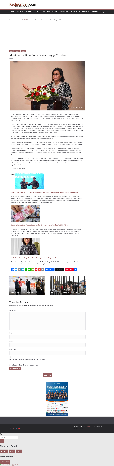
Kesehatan (74, 11)
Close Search (5, 462)
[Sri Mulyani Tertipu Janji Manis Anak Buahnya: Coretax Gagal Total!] (25, 239)
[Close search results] (2, 441)
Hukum (38, 11)
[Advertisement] (57, 33)
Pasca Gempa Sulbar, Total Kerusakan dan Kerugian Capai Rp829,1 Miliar (67, 291)
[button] (22, 11)
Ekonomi (28, 11)
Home (12, 11)
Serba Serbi (63, 11)
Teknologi (95, 11)
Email (11, 341)
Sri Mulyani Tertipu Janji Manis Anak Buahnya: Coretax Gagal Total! (33, 258)
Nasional (23, 51)
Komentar (13, 310)
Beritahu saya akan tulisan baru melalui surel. (23, 365)
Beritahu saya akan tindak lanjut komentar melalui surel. (27, 359)
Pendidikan (46, 11)
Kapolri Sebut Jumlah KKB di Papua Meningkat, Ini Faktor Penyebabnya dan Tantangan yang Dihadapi (45, 192)
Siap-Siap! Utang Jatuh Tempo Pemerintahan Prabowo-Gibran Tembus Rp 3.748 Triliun (39, 225)
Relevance (4, 451)
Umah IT (82, 429)
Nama (11, 333)
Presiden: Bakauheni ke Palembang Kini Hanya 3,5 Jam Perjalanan (27, 291)
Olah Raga (85, 11)
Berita (19, 11)
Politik (54, 11)
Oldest (19, 451)
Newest (12, 451)
